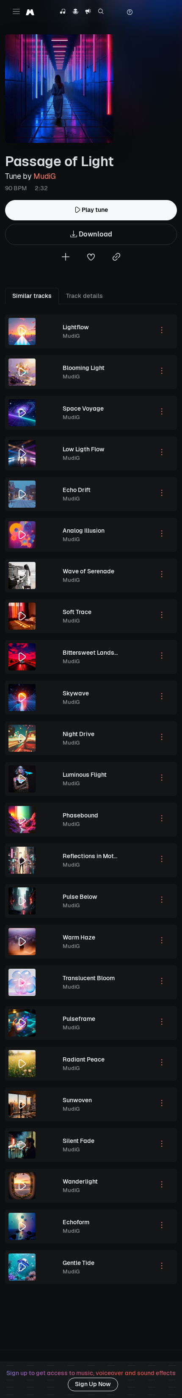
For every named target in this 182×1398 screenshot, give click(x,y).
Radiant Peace (84, 1059)
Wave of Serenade (88, 571)
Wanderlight (80, 1181)
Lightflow (76, 327)
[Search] (101, 12)
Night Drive (78, 734)
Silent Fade (78, 1141)
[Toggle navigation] (16, 11)
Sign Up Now (93, 1384)
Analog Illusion (84, 530)
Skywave (76, 693)
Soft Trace (77, 612)
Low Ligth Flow (84, 449)
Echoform (76, 1222)
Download (94, 234)
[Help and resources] (129, 12)
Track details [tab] (84, 296)
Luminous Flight (85, 774)
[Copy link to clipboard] (116, 257)
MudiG (44, 176)
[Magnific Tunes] (30, 12)
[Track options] (162, 331)
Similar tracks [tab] (32, 296)
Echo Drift (77, 490)
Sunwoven (77, 1100)
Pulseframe (79, 1019)
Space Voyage (83, 408)
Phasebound (80, 815)
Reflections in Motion (92, 856)
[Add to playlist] (66, 257)
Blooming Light (84, 368)
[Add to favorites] (91, 257)
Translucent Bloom (89, 978)
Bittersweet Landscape (96, 652)
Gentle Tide (78, 1263)
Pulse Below (80, 897)
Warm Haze (79, 937)
